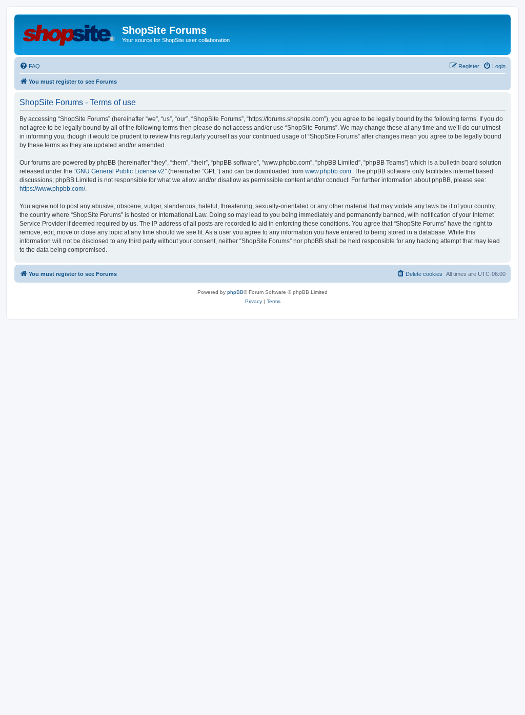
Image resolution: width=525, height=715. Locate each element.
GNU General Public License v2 (120, 171)
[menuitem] (29, 66)
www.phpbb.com (328, 171)
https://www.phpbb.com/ (52, 188)
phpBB (235, 292)
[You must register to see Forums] (69, 33)
